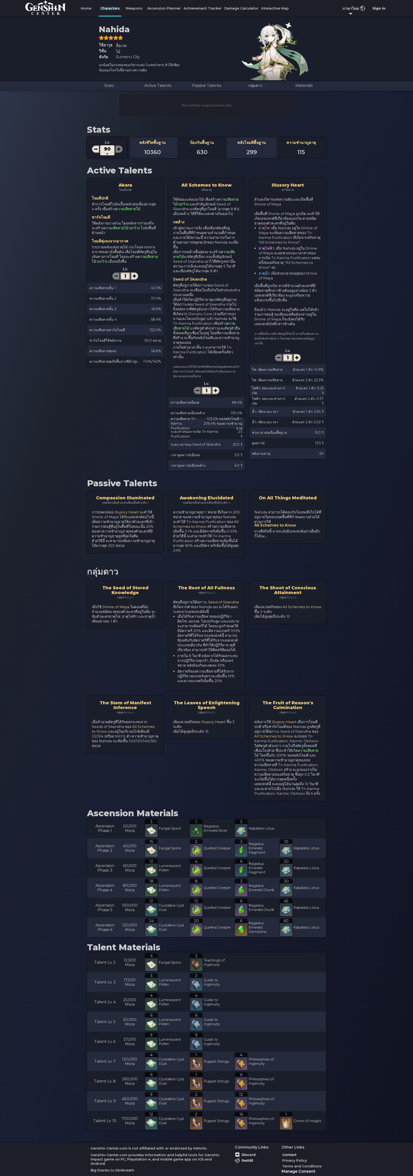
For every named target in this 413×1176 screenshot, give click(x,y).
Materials (304, 85)
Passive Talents (206, 85)
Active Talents (157, 85)
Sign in (379, 8)
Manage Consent (298, 1171)
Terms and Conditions (302, 1166)
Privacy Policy (294, 1160)
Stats (109, 85)
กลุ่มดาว (255, 85)
